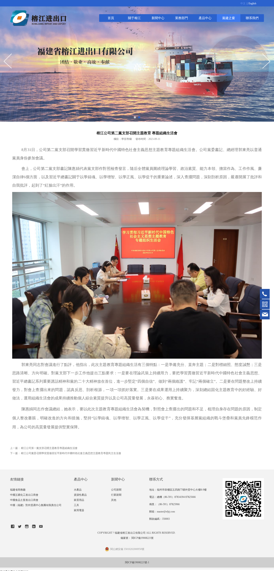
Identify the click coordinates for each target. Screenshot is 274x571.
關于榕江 (134, 18)
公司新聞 (116, 489)
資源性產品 (80, 494)
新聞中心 (158, 18)
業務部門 (181, 18)
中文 (243, 3)
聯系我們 (252, 18)
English (252, 3)
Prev (8, 61)
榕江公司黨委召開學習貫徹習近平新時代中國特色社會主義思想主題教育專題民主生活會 (71, 453)
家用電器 (79, 510)
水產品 (78, 489)
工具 (76, 505)
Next (266, 61)
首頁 (111, 18)
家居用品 (79, 500)
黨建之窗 (228, 18)
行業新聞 (116, 494)
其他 (113, 500)
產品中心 (205, 18)
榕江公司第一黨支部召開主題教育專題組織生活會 (49, 448)
